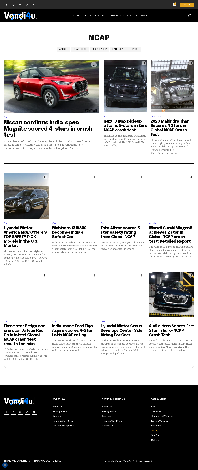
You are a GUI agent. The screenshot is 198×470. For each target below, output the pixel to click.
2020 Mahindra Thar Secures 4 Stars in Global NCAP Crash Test (170, 128)
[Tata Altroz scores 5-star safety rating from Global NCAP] (123, 196)
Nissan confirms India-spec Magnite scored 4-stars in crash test (48, 129)
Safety (108, 116)
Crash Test (80, 49)
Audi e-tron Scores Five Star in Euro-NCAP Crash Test (171, 330)
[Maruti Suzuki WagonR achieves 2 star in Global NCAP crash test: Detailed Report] (171, 196)
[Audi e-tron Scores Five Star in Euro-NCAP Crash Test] (171, 294)
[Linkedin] (20, 4)
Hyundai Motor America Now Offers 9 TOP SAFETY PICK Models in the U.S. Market (25, 237)
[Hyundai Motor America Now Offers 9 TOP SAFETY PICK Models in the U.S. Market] (26, 196)
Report (134, 49)
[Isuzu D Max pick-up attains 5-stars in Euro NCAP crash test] (125, 86)
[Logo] (21, 15)
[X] (27, 4)
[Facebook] (6, 4)
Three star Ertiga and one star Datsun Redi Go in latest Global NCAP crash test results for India (24, 335)
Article (63, 49)
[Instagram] (13, 4)
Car (6, 117)
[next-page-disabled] (191, 366)
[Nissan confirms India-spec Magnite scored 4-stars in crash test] (51, 86)
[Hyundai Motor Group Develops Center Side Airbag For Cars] (123, 294)
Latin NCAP (118, 49)
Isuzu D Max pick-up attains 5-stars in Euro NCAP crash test (125, 125)
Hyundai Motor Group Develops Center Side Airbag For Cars (121, 330)
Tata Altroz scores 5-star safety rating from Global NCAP (121, 232)
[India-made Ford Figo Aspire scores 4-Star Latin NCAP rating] (74, 294)
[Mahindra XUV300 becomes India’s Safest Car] (74, 196)
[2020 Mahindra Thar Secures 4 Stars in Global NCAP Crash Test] (172, 86)
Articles (153, 223)
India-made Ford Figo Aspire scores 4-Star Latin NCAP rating (72, 330)
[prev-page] (6, 366)
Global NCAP (99, 49)
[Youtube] (34, 4)
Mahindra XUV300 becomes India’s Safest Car (69, 232)
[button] (189, 15)
